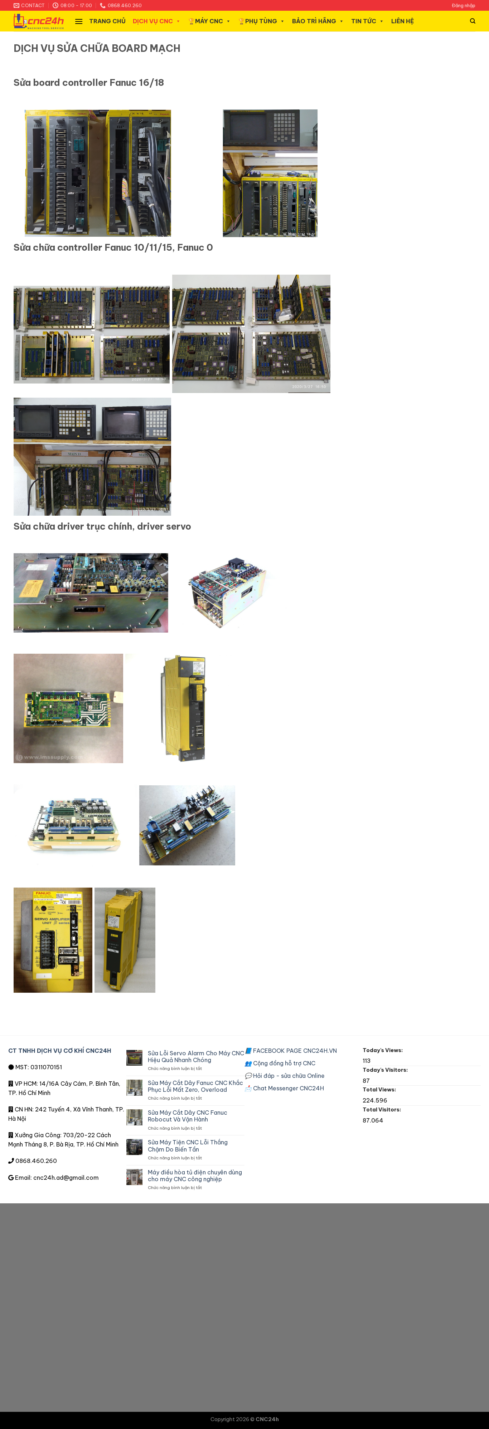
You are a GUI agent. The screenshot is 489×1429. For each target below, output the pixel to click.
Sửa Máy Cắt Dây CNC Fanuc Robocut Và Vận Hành (187, 1116)
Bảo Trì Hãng (314, 21)
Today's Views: (383, 1050)
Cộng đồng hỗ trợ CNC (280, 1063)
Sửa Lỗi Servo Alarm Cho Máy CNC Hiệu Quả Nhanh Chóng (196, 1057)
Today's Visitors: (386, 1070)
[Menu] (78, 21)
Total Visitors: (382, 1109)
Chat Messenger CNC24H (284, 1088)
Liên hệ (402, 21)
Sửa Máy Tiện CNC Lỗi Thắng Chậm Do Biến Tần (188, 1146)
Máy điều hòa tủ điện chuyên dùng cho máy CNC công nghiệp (195, 1176)
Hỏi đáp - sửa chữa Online (285, 1075)
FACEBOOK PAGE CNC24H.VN (291, 1050)
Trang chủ (107, 21)
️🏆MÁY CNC (205, 21)
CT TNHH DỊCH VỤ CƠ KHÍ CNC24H (59, 1050)
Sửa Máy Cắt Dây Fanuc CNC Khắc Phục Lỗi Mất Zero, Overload (195, 1086)
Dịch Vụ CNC (153, 21)
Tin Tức (363, 21)
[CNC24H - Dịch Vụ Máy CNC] (39, 21)
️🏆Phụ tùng (257, 21)
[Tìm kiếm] (472, 21)
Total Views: (380, 1089)
